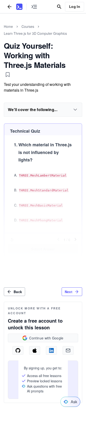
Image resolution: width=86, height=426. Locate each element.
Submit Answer (43, 249)
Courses (28, 26)
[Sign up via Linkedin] (51, 350)
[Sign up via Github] (17, 350)
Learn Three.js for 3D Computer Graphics (35, 33)
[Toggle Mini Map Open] (34, 6)
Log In (74, 6)
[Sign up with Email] (68, 350)
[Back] (9, 6)
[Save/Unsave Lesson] (7, 74)
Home (8, 26)
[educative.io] (19, 7)
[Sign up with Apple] (34, 350)
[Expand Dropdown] (75, 109)
